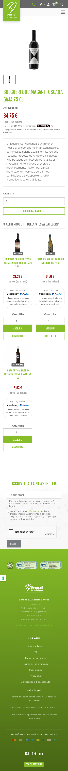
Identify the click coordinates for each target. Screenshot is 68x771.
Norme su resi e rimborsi (36, 664)
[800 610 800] (34, 4)
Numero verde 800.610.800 (35, 625)
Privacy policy (35, 676)
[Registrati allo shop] (41, 4)
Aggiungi (17, 328)
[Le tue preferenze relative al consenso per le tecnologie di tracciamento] (3, 578)
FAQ (35, 652)
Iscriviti (13, 543)
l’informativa (33, 511)
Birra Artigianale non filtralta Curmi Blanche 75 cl (18, 374)
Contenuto (18, 336)
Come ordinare (35, 646)
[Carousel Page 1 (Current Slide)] (9, 79)
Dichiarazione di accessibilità (35, 682)
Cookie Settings (34, 764)
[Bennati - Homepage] (34, 587)
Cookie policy (35, 670)
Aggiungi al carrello (34, 211)
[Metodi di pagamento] (34, 740)
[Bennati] (11, 10)
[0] (54, 4)
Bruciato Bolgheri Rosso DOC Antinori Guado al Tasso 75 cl (17, 263)
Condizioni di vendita (35, 658)
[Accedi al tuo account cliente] (48, 4)
